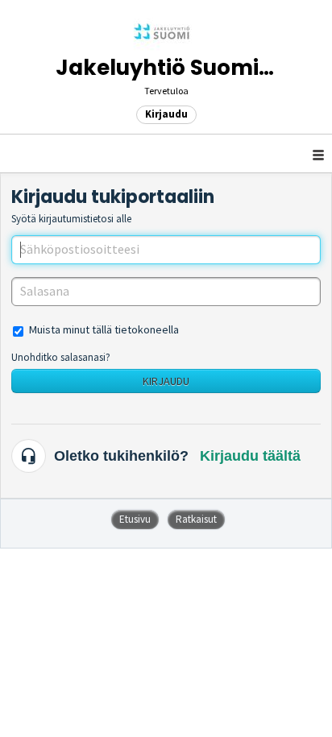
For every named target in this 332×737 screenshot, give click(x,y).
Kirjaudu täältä (250, 456)
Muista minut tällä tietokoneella (104, 329)
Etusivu (135, 519)
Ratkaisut (196, 519)
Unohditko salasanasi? (60, 357)
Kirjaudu (166, 381)
